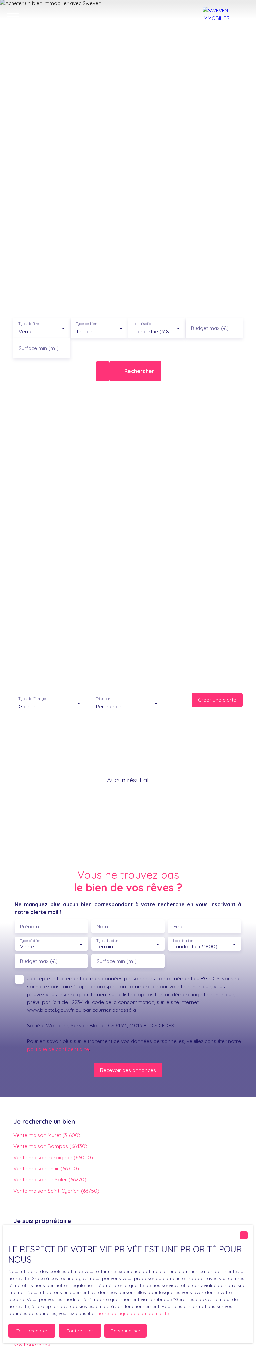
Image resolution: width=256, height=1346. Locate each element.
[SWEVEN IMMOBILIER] (226, 13)
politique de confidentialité (58, 1049)
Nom (102, 926)
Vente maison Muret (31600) (46, 1135)
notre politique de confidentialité (133, 1313)
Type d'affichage (32, 699)
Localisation (143, 324)
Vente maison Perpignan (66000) (53, 1157)
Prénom (29, 926)
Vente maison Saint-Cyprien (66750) (56, 1190)
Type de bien (86, 324)
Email (179, 926)
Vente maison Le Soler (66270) (49, 1179)
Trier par (103, 699)
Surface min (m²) (39, 348)
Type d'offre (28, 324)
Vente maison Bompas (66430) (50, 1146)
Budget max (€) (210, 328)
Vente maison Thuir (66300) (46, 1168)
